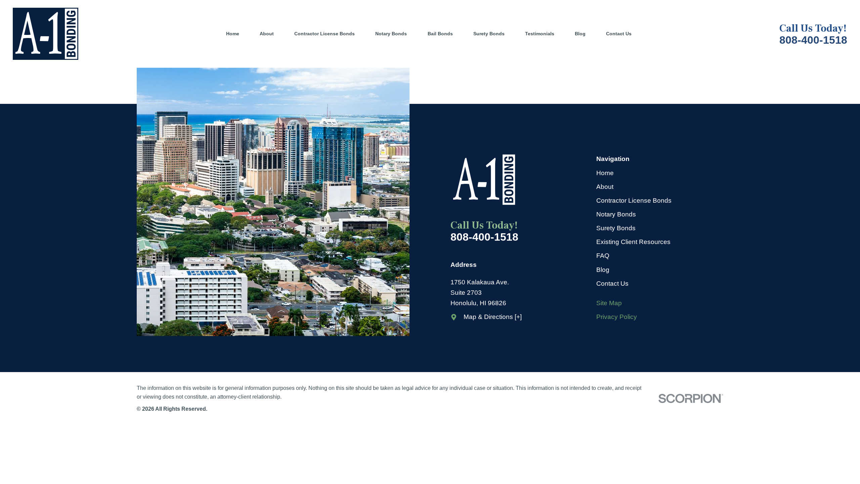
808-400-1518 (813, 40)
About (604, 186)
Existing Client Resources (633, 241)
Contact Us (612, 283)
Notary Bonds (616, 214)
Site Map (609, 303)
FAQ (602, 255)
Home (605, 172)
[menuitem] (238, 34)
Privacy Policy (616, 316)
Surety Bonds (616, 228)
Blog (602, 269)
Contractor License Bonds (634, 200)
